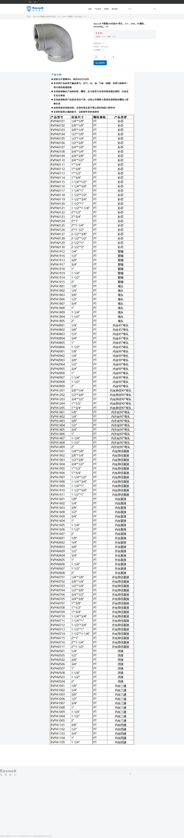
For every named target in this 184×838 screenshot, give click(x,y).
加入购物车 (100, 62)
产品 (28, 16)
